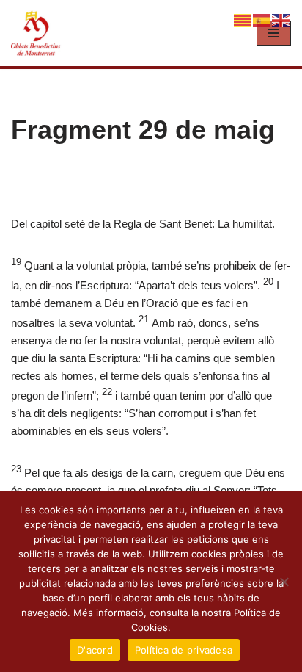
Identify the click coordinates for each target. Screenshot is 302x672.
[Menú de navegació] (274, 33)
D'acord (95, 650)
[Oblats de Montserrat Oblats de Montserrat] (36, 33)
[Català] (243, 19)
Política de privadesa (183, 650)
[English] (281, 19)
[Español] (262, 19)
